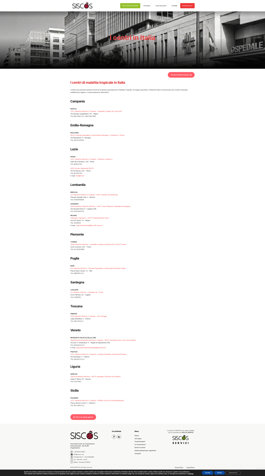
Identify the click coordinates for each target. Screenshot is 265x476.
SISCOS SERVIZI (187, 433)
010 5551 (77, 381)
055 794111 (78, 321)
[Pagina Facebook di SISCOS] (114, 437)
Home (137, 436)
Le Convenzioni (140, 444)
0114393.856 (79, 249)
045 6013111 (79, 345)
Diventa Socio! (187, 6)
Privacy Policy (179, 467)
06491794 (78, 164)
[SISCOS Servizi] (180, 439)
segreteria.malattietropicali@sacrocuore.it (91, 348)
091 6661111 (79, 405)
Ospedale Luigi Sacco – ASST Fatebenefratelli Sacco (89, 218)
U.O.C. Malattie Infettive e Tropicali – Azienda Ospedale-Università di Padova (98, 354)
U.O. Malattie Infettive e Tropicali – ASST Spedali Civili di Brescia (94, 195)
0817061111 (79, 116)
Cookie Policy (190, 467)
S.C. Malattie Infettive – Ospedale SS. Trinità (86, 292)
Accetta (207, 473)
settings (190, 474)
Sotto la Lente (140, 447)
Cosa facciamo (160, 6)
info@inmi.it (80, 176)
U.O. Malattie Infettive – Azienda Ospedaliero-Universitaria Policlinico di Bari (98, 268)
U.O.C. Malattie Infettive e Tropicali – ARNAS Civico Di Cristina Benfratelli (97, 400)
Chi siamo (146, 6)
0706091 (77, 297)
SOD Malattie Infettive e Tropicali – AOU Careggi (88, 316)
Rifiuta (219, 473)
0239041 (77, 223)
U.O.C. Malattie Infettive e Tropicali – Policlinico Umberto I (91, 159)
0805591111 (79, 273)
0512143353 (79, 140)
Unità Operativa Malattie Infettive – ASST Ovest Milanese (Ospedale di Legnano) (100, 206)
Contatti (174, 6)
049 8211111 (79, 359)
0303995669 (79, 200)
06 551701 (78, 173)
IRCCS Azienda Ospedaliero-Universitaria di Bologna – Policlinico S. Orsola (97, 135)
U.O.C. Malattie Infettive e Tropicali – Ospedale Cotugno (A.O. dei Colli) (96, 111)
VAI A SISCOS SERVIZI (130, 6)
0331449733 (79, 211)
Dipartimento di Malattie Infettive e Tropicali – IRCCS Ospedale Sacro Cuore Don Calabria (103, 340)
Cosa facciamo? (140, 441)
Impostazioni (233, 473)
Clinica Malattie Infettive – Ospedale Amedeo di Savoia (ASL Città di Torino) (98, 244)
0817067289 (90, 116)
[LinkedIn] (119, 437)
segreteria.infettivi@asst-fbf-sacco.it (89, 225)
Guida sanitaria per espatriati (145, 450)
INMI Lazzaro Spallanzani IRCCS (82, 168)
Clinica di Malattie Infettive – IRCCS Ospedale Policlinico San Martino (95, 376)
